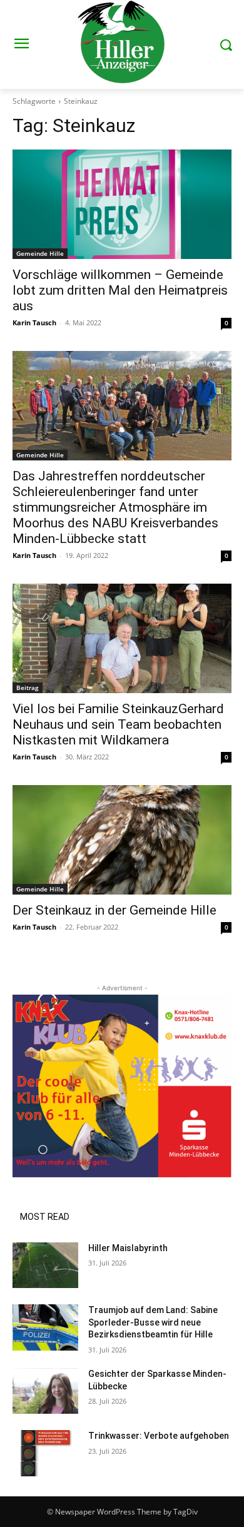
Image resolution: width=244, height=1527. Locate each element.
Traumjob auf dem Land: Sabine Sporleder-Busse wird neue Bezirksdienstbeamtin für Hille (153, 1322)
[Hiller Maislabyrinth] (45, 1265)
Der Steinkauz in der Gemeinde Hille (114, 910)
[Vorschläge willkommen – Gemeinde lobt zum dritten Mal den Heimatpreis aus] (122, 204)
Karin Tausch (34, 322)
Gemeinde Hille (40, 253)
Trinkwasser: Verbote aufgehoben (158, 1436)
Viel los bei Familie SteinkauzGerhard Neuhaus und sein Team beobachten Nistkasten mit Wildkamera (118, 724)
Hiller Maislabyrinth (128, 1248)
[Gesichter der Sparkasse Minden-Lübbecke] (45, 1391)
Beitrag (27, 687)
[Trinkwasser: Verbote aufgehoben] (45, 1453)
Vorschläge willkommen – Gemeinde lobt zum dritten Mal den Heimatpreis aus (120, 290)
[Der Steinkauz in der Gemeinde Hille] (122, 840)
